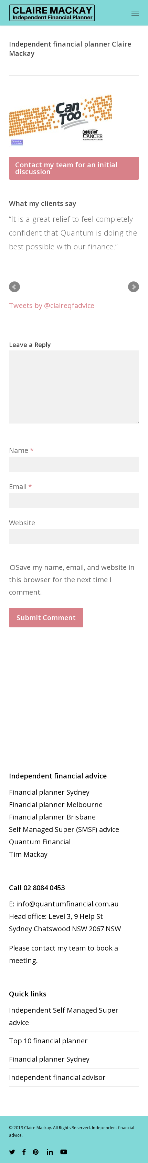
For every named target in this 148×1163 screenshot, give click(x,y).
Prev (14, 286)
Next (133, 286)
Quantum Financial (40, 841)
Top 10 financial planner (48, 1040)
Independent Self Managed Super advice (63, 1016)
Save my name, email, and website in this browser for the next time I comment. (72, 580)
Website (22, 522)
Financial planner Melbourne (56, 804)
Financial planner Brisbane (52, 817)
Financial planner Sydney (49, 792)
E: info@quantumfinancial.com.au (64, 903)
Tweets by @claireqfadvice (51, 305)
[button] (135, 12)
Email (20, 486)
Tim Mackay (28, 854)
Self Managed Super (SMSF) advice (64, 829)
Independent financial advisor (57, 1077)
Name (21, 450)
